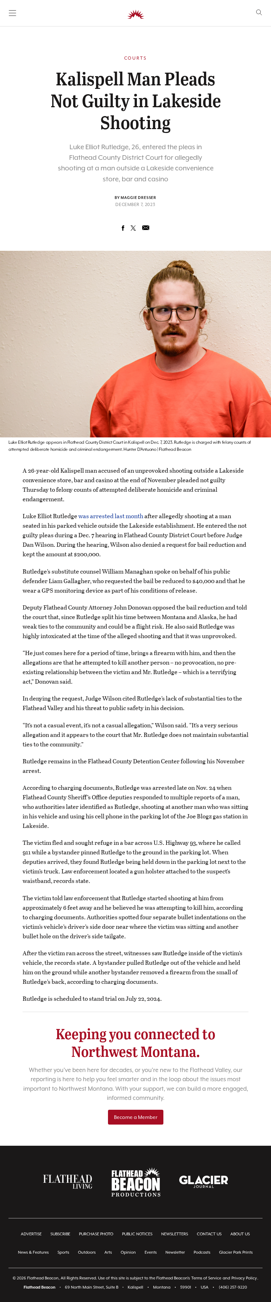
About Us (240, 1234)
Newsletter (175, 1252)
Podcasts (202, 1252)
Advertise (31, 1234)
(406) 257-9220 (233, 1287)
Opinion (128, 1252)
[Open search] (259, 12)
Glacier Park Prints (236, 1252)
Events (151, 1252)
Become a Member (135, 1117)
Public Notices (137, 1234)
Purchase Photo (96, 1234)
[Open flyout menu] (12, 13)
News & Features (33, 1252)
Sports (63, 1252)
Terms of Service (206, 1278)
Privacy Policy (244, 1278)
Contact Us (209, 1234)
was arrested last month (110, 515)
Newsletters (174, 1234)
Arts (108, 1252)
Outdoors (87, 1252)
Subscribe (60, 1234)
